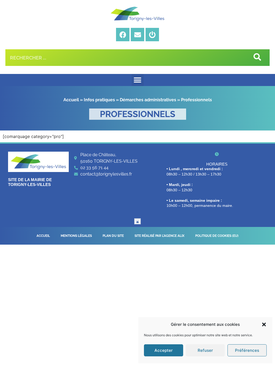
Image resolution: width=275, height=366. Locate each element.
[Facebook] (122, 34)
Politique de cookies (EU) (216, 236)
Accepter (163, 350)
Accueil (71, 99)
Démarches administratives (148, 99)
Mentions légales (76, 236)
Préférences (247, 350)
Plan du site (113, 236)
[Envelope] (137, 34)
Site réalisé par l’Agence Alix (159, 236)
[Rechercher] (257, 57)
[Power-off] (152, 34)
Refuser (205, 350)
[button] (264, 324)
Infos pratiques (99, 99)
